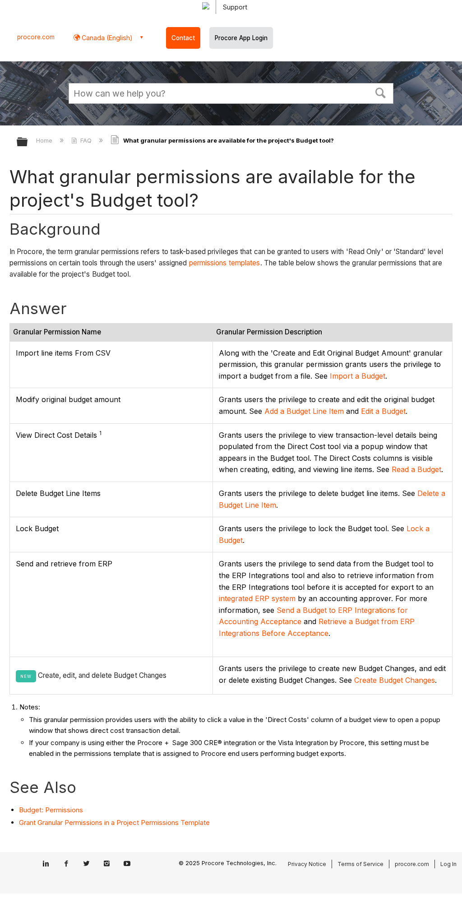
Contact (183, 38)
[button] (380, 92)
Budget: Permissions (51, 810)
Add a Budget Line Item (304, 411)
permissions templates (224, 263)
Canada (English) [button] (106, 38)
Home (45, 140)
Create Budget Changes (394, 680)
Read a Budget (416, 469)
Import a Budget (357, 375)
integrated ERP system (257, 598)
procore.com (36, 37)
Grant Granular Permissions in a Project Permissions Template (114, 822)
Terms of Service (360, 864)
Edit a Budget (383, 411)
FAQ (86, 140)
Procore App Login (241, 38)
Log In (448, 864)
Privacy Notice (307, 864)
